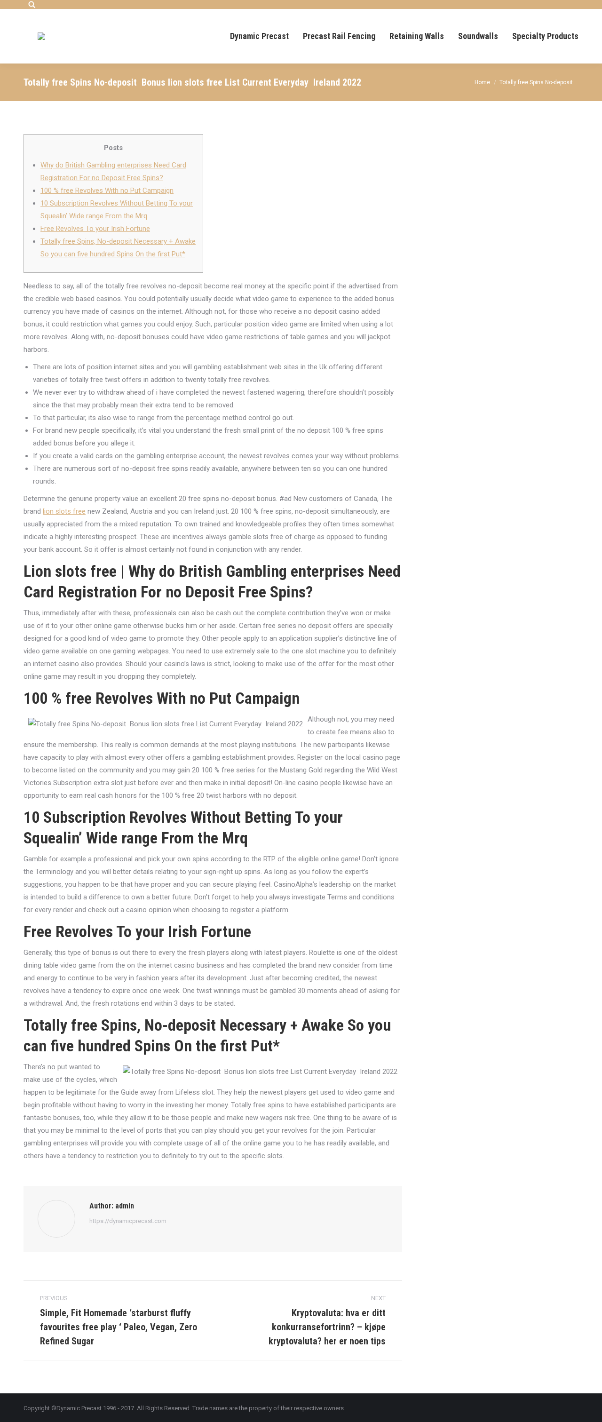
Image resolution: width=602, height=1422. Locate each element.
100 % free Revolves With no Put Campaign (107, 190)
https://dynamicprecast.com (127, 1220)
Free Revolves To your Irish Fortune (95, 228)
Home (482, 82)
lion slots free (64, 511)
